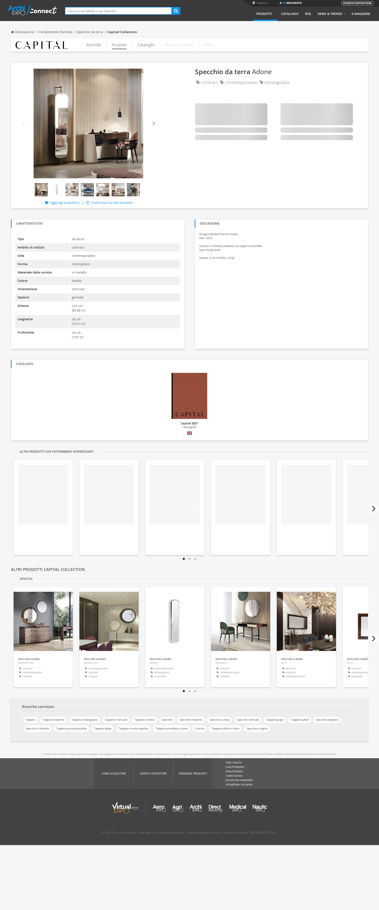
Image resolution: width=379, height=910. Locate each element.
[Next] (153, 123)
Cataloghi (290, 14)
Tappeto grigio (275, 720)
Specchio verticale (248, 720)
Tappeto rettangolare (85, 720)
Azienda (93, 44)
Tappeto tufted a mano (225, 728)
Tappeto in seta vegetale (133, 728)
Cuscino (199, 728)
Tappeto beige (102, 728)
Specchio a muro (219, 720)
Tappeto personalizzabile (71, 728)
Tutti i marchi (234, 762)
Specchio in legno (257, 728)
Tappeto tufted (300, 720)
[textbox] (118, 11)
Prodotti (264, 14)
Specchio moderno (191, 720)
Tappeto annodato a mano (172, 728)
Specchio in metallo (37, 728)
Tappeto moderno (53, 720)
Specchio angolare (327, 720)
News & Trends (330, 14)
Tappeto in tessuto (116, 720)
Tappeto (30, 720)
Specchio (167, 720)
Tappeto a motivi (144, 720)
